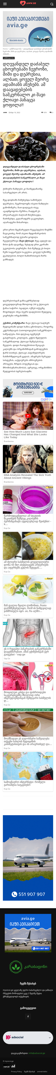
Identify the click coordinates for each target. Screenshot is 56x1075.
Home (5, 49)
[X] (21, 803)
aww (5, 112)
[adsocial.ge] (15, 1042)
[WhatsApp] (34, 803)
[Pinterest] (28, 803)
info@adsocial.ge (37, 1053)
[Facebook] (15, 803)
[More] (35, 125)
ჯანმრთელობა (16, 49)
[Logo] (28, 3)
